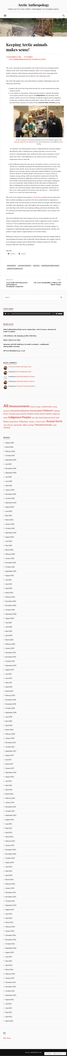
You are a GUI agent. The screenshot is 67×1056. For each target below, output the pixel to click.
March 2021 (9, 593)
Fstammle (29, 57)
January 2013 (9, 931)
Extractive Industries (20, 410)
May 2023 (8, 515)
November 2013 (10, 897)
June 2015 (8, 824)
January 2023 (9, 524)
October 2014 (10, 858)
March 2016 (9, 794)
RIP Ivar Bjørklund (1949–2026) (14, 351)
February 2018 (10, 734)
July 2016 (8, 781)
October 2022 (10, 528)
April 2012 (8, 965)
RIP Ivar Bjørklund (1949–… (24, 371)
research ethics (40, 422)
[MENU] (5, 15)
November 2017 (10, 742)
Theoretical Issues (39, 59)
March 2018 (9, 730)
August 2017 (9, 755)
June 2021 (8, 584)
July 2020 (8, 623)
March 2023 (9, 520)
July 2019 (8, 674)
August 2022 (9, 537)
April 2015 (8, 832)
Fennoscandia (36, 410)
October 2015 (10, 811)
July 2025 (8, 464)
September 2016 (10, 772)
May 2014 (8, 871)
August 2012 (9, 952)
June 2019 (8, 678)
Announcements (19, 406)
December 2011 (10, 982)
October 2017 (10, 747)
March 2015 (9, 837)
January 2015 (9, 845)
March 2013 (9, 922)
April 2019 (8, 687)
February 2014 (10, 884)
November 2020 (10, 605)
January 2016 (9, 802)
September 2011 (10, 995)
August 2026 (9, 443)
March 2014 (9, 879)
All (11, 59)
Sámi (25, 425)
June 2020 (8, 627)
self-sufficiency (8, 425)
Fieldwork (47, 410)
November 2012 (10, 939)
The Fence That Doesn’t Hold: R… (26, 386)
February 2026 (10, 451)
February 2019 (10, 695)
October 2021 (10, 567)
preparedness (13, 422)
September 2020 (10, 614)
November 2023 (10, 494)
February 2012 (10, 974)
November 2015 (10, 807)
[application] (33, 313)
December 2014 (10, 850)
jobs (36, 418)
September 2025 (10, 460)
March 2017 (9, 764)
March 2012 (9, 969)
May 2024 (8, 485)
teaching (30, 425)
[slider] (60, 313)
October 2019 (10, 661)
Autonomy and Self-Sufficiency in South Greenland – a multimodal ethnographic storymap (26, 345)
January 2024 (9, 490)
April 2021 (8, 588)
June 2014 (8, 867)
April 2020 (8, 635)
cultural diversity (24, 265)
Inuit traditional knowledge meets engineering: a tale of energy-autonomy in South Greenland (29, 330)
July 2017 (8, 760)
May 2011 (8, 1012)
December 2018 (10, 700)
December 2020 (10, 601)
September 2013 (10, 905)
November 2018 (10, 704)
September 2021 (10, 571)
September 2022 (10, 533)
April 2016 (8, 790)
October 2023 (10, 498)
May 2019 (8, 682)
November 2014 (10, 854)
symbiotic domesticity (15, 268)
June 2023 (8, 511)
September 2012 (10, 948)
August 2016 (9, 777)
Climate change (35, 407)
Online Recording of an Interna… (26, 376)
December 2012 (10, 935)
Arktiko (41, 70)
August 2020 (9, 618)
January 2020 (9, 648)
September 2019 (10, 665)
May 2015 (8, 828)
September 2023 (10, 503)
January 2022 (9, 558)
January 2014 (9, 888)
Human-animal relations (22, 59)
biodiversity (11, 265)
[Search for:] (33, 297)
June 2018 (8, 717)
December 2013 (10, 892)
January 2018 (9, 738)
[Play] (5, 314)
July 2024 (8, 477)
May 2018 (8, 721)
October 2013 (10, 901)
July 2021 (8, 580)
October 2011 (10, 991)
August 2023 (9, 507)
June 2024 (8, 481)
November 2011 (10, 987)
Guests (30, 414)
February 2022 (10, 554)
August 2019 (9, 670)
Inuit (33, 418)
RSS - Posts (7, 1038)
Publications (23, 422)
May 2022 (8, 545)
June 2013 (8, 914)
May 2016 (8, 785)
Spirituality (18, 425)
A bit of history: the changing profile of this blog (19, 336)
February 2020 (10, 644)
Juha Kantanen (37, 197)
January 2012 (9, 978)
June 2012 (8, 957)
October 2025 (10, 455)
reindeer (32, 422)
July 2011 (8, 1004)
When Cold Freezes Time (11, 340)
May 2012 (8, 961)
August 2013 (9, 909)
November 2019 (10, 657)
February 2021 (10, 597)
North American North (47, 418)
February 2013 (10, 927)
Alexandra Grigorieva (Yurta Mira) (23, 142)
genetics (36, 265)
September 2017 (10, 751)
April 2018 (8, 725)
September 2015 (10, 815)
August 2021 (9, 575)
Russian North (54, 421)
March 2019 (9, 691)
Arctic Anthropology (33, 5)
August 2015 (9, 820)
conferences (46, 406)
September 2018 (10, 712)
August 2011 (9, 999)
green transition (21, 414)
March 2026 (9, 447)
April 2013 (8, 918)
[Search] (62, 15)
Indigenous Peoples (19, 417)
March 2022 (9, 550)
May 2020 (8, 631)
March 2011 (9, 1021)
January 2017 (9, 768)
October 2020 (10, 610)
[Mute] (56, 314)
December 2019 (10, 652)
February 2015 (10, 841)
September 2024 (10, 473)
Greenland (12, 414)
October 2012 (10, 944)
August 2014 (9, 862)
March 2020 (9, 640)
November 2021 (10, 563)
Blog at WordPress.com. (33, 1052)
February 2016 (10, 798)
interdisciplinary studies (50, 265)
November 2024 (10, 468)
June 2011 (8, 1008)
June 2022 (8, 541)
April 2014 (8, 875)
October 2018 (10, 708)
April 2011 (8, 1017)
